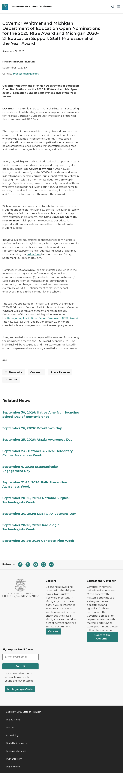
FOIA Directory (14, 758)
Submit (20, 666)
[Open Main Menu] (119, 7)
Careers (53, 631)
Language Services (16, 751)
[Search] (113, 7)
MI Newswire (13, 372)
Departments (13, 766)
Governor (36, 372)
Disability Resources (16, 743)
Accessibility (12, 735)
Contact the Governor (102, 637)
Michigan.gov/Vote (20, 689)
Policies (10, 727)
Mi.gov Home (13, 719)
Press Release (60, 372)
